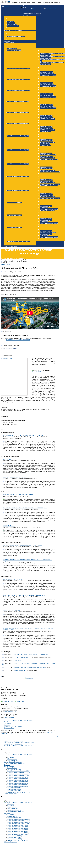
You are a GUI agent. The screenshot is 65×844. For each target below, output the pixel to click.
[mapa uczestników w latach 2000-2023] (29, 681)
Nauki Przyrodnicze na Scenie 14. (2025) (18, 771)
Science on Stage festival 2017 (22, 657)
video (45, 508)
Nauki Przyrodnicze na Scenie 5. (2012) (18, 780)
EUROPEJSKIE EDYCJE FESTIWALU (18, 792)
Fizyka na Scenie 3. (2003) (14, 787)
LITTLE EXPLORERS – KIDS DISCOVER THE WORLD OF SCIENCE (24, 435)
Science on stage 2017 (20, 670)
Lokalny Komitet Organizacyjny (16, 763)
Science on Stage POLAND (10, 348)
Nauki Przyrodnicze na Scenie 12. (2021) (18, 774)
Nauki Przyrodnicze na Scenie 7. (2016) (18, 777)
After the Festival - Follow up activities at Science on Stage (30, 667)
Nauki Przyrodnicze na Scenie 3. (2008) (18, 783)
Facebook (10, 701)
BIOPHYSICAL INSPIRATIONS (12, 579)
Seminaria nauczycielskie (14, 769)
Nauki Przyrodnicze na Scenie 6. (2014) (18, 778)
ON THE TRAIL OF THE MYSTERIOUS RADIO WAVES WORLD (22, 545)
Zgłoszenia (7, 725)
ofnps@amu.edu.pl (9, 717)
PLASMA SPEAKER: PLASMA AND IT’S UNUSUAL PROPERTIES (23, 508)
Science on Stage (5, 264)
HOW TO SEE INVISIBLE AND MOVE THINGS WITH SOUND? (22, 595)
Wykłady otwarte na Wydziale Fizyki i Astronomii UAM (19, 742)
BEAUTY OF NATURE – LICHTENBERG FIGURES (18, 494)
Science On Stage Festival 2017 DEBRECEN (35, 654)
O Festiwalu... (8, 723)
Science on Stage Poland (10, 793)
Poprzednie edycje (9, 728)
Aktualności (7, 722)
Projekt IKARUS (18, 660)
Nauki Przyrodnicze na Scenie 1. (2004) (18, 786)
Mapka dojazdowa (12, 759)
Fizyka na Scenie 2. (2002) (14, 789)
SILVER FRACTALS (9, 526)
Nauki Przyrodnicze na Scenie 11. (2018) (18, 775)
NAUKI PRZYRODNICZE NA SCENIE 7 (18, 340)
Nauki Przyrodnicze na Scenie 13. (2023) (18, 772)
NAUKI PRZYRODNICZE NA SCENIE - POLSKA (18, 720)
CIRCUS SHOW (36, 372)
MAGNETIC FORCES (9, 610)
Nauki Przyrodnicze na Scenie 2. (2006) (18, 784)
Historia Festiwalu (12, 768)
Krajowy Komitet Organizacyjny (13, 726)
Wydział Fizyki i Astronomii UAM (13, 741)
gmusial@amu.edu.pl (10, 711)
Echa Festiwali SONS (13, 760)
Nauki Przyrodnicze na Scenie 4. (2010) (18, 781)
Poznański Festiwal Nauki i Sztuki (13, 744)
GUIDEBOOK (18, 654)
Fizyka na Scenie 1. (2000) (14, 790)
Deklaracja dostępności (17, 733)
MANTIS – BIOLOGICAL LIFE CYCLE (14, 477)
